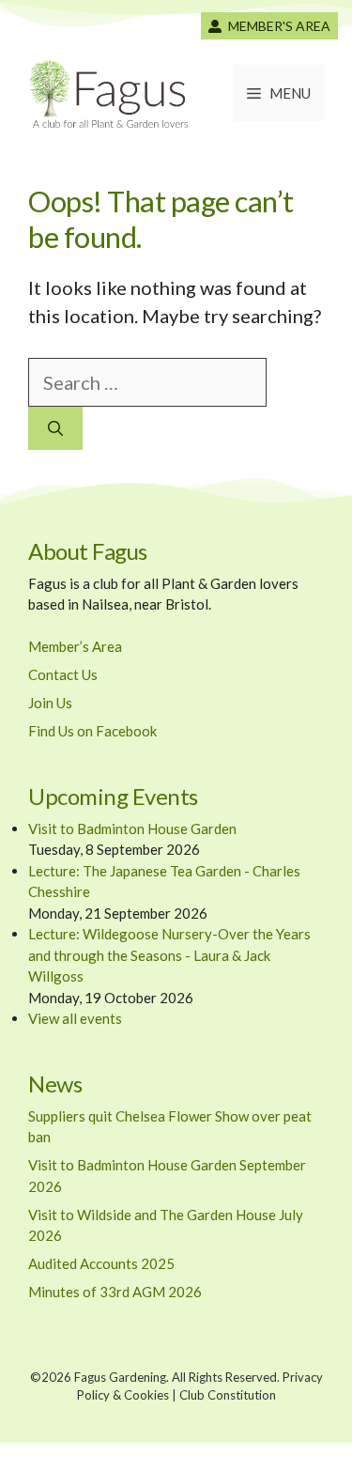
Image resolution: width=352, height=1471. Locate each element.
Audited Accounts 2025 (101, 1263)
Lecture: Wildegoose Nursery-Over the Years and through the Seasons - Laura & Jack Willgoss (169, 954)
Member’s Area (75, 646)
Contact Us (63, 674)
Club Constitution (227, 1394)
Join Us (50, 702)
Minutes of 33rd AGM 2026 (115, 1291)
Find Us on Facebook (92, 730)
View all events (75, 1018)
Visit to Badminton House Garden (132, 828)
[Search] (55, 428)
